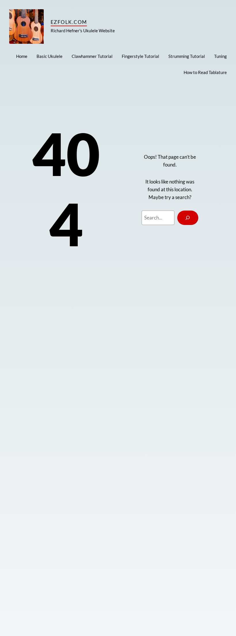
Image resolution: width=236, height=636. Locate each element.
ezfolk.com (69, 22)
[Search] (187, 218)
